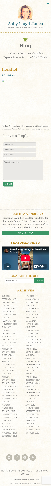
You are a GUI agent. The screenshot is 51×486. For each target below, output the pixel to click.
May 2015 (6, 405)
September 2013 (9, 436)
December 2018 (33, 364)
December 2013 (33, 430)
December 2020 (9, 340)
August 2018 (8, 371)
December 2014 (33, 411)
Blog (29, 471)
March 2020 (31, 349)
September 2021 (33, 333)
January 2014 (8, 430)
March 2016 (7, 389)
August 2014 (32, 417)
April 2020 (7, 349)
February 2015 (32, 408)
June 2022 (30, 327)
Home (4, 471)
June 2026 (7, 296)
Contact (25, 474)
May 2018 (30, 374)
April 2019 (7, 361)
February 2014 (32, 427)
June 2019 (30, 358)
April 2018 (7, 377)
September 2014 (9, 417)
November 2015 (9, 396)
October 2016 (9, 386)
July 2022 (6, 327)
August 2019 (32, 355)
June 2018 (6, 374)
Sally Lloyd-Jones (25, 24)
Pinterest (32, 457)
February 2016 (32, 389)
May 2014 (6, 423)
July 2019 (6, 358)
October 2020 (9, 343)
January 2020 (8, 352)
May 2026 (30, 296)
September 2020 (33, 343)
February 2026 (9, 299)
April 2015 (30, 405)
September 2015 (9, 399)
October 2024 (32, 308)
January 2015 (8, 411)
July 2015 (6, 402)
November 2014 (9, 414)
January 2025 (8, 308)
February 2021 (32, 336)
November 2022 (9, 324)
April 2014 (30, 423)
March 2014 (7, 427)
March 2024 (31, 312)
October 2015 (32, 396)
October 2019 (9, 355)
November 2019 (33, 352)
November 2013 (9, 433)
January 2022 (8, 333)
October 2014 (32, 414)
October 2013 (32, 433)
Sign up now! (25, 233)
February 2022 (32, 330)
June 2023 (7, 318)
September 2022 (33, 324)
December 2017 (33, 380)
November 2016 (33, 383)
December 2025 (9, 302)
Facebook (17, 457)
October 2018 (9, 368)
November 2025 (33, 302)
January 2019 (8, 364)
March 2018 (31, 377)
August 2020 (8, 346)
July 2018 (30, 371)
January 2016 (8, 392)
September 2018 (33, 368)
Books (12, 471)
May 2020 (30, 346)
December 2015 (33, 392)
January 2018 (8, 380)
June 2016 (30, 386)
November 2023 (33, 315)
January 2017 (8, 383)
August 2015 (32, 399)
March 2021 (7, 336)
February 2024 (9, 315)
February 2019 (32, 361)
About (21, 471)
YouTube (25, 457)
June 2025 (7, 305)
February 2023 (9, 321)
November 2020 (33, 340)
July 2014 (6, 420)
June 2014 (30, 420)
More (37, 471)
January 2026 (32, 299)
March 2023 (31, 318)
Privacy (45, 471)
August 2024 (8, 312)
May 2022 (6, 330)
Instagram (9, 457)
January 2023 (32, 321)
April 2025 (30, 305)
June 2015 (30, 402)
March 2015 (7, 408)
